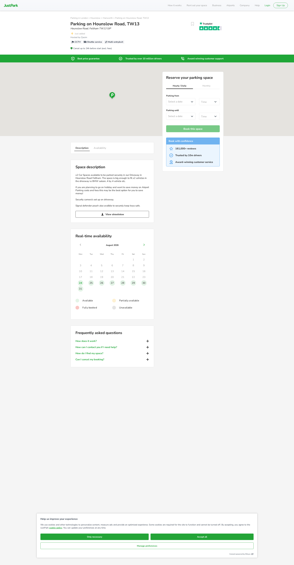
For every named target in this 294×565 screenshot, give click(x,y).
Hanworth (108, 18)
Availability (100, 148)
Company (245, 5)
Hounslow (95, 18)
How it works (174, 5)
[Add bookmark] (192, 24)
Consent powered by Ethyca (239, 554)
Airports (230, 5)
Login (267, 5)
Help (257, 5)
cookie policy (55, 527)
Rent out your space (197, 5)
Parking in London (79, 18)
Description (82, 148)
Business (216, 5)
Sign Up (281, 5)
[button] (179, 86)
